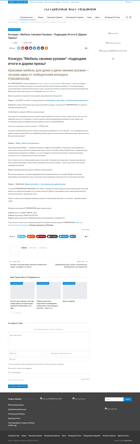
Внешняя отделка (54, 17)
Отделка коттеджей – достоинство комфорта (45, 2)
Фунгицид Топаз (14, 418)
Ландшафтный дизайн (91, 436)
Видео (41, 17)
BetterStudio (128, 440)
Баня (89, 17)
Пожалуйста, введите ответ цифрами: (20, 368)
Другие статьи (123, 436)
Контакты (66, 2)
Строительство (26, 17)
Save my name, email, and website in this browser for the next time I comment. (37, 364)
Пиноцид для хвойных (16, 414)
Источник (85, 229)
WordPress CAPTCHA (85, 379)
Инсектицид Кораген (16, 405)
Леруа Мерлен (50, 91)
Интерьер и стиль (112, 17)
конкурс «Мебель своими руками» (49, 83)
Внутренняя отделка (75, 17)
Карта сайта (75, 2)
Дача (97, 17)
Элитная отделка (109, 436)
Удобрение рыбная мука (17, 409)
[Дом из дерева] (75, 290)
